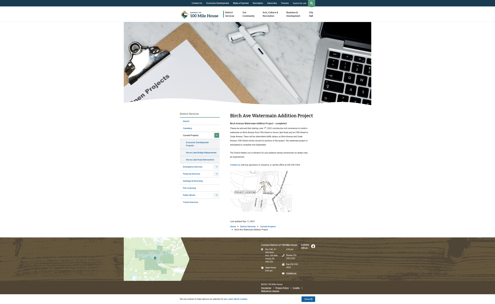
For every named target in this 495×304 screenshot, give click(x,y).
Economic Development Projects (197, 144)
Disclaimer (266, 288)
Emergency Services (192, 167)
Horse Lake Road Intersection (200, 160)
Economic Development (217, 3)
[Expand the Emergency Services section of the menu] (216, 166)
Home (233, 226)
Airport (186, 121)
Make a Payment (241, 3)
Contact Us (197, 3)
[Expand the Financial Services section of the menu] (216, 174)
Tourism (285, 3)
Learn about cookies (237, 299)
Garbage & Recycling (193, 181)
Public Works (189, 195)
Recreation (258, 3)
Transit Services (190, 202)
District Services (248, 226)
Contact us (235, 165)
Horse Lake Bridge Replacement (201, 152)
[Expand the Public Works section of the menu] (216, 195)
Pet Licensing (189, 188)
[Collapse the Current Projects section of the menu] (216, 135)
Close (307, 299)
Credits (296, 288)
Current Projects (191, 135)
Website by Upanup (270, 291)
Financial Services (191, 174)
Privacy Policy (282, 288)
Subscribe (272, 3)
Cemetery (187, 128)
